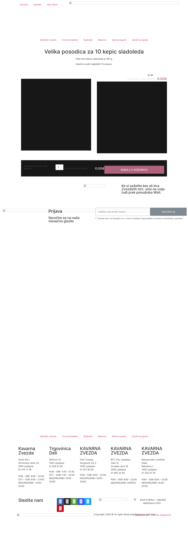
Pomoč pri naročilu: (137, 3)
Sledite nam (30, 500)
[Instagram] (67, 501)
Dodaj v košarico (134, 170)
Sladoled (87, 39)
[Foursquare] (80, 501)
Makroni (102, 39)
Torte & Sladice (70, 39)
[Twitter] (87, 501)
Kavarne (24, 4)
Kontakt (38, 4)
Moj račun (52, 4)
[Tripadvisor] (74, 501)
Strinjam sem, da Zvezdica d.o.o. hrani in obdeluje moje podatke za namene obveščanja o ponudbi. (140, 218)
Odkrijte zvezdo (48, 39)
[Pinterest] (60, 508)
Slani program (119, 39)
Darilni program (140, 39)
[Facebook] (60, 501)
